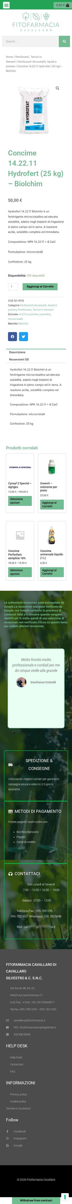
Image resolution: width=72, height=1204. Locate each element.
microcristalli (15, 318)
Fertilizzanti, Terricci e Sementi (35, 309)
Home (9, 56)
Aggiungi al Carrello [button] (49, 504)
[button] (6, 5)
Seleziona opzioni (16, 500)
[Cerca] (64, 41)
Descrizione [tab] (17, 352)
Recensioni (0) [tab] (19, 359)
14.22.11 (23, 314)
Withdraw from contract (36, 1200)
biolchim (33, 314)
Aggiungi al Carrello (40, 286)
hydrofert (45, 314)
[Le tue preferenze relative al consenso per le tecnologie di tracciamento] (65, 1197)
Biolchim (23, 323)
